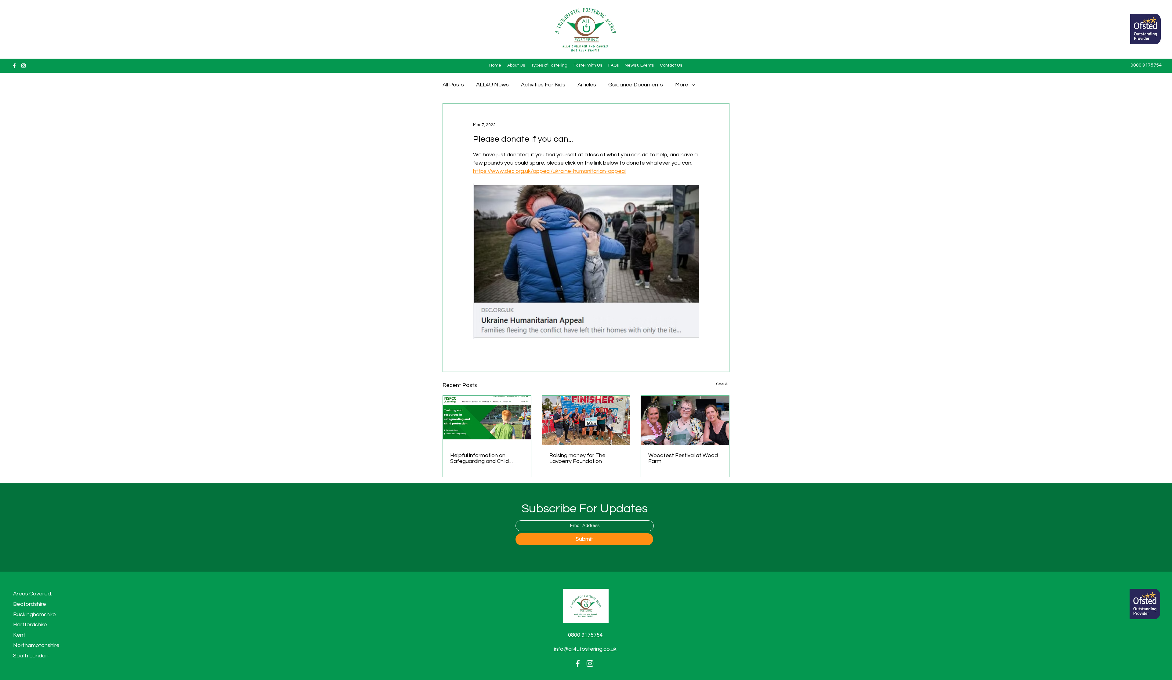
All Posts (453, 85)
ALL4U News (492, 85)
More (681, 85)
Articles (586, 85)
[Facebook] (14, 66)
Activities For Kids (543, 85)
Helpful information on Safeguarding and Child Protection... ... (479, 458)
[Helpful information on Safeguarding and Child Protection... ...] (487, 420)
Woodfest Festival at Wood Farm (683, 458)
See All (722, 384)
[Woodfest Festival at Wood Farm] (685, 420)
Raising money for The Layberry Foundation (577, 458)
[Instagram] (23, 66)
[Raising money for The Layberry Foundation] (586, 420)
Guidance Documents (635, 85)
